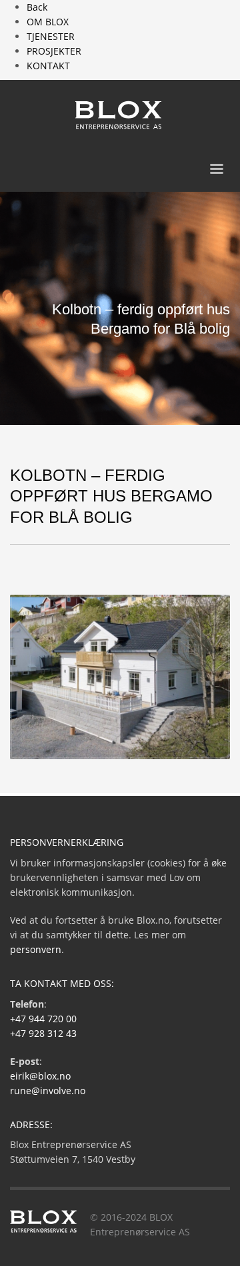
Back (37, 7)
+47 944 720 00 (43, 1018)
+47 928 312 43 (43, 1033)
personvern (35, 949)
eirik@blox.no (40, 1076)
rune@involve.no (47, 1090)
